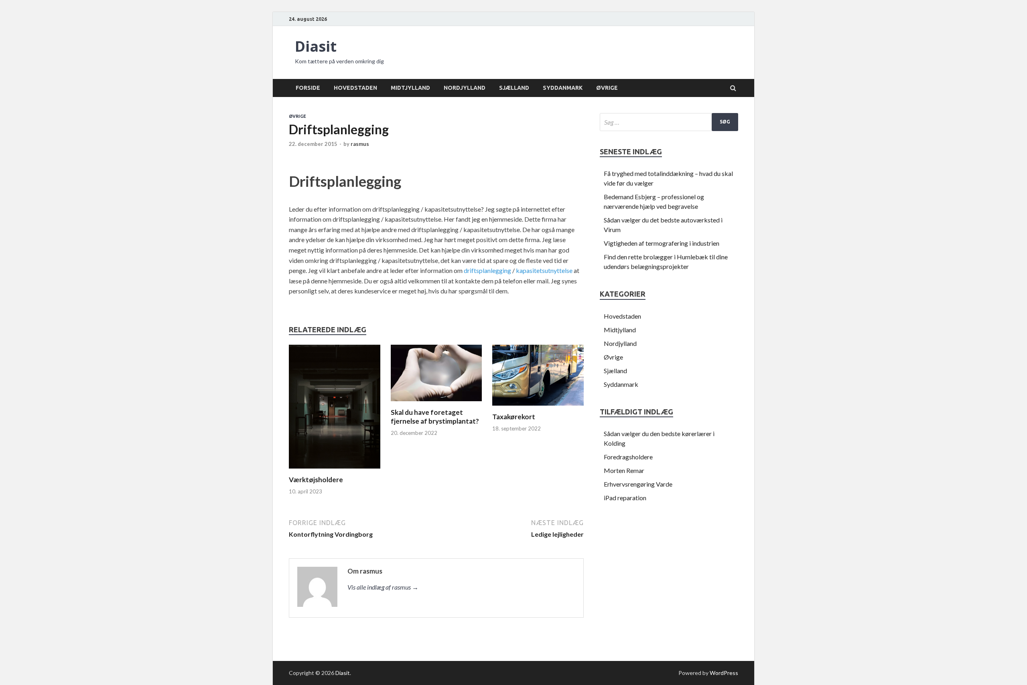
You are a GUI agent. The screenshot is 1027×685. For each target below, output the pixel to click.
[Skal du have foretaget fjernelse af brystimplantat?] (436, 403)
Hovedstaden (355, 88)
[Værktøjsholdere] (334, 470)
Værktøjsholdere (316, 479)
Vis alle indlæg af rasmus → (382, 587)
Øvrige (607, 88)
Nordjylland (464, 88)
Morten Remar (624, 470)
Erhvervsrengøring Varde (638, 484)
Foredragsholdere (628, 457)
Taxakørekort (513, 416)
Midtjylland (410, 88)
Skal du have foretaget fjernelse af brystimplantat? (435, 416)
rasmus (360, 144)
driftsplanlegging (487, 270)
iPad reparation (625, 497)
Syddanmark (563, 88)
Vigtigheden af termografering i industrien (661, 243)
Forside (308, 88)
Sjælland (514, 88)
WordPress (724, 672)
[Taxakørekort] (538, 407)
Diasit (316, 46)
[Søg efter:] (669, 122)
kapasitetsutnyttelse (544, 270)
